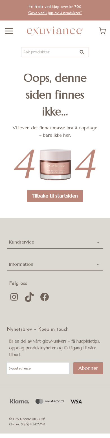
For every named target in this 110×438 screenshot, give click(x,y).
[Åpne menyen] (7, 31)
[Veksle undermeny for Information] (98, 264)
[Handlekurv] (104, 31)
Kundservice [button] (21, 242)
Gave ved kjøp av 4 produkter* (55, 13)
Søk (82, 53)
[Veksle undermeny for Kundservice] (98, 242)
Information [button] (21, 264)
